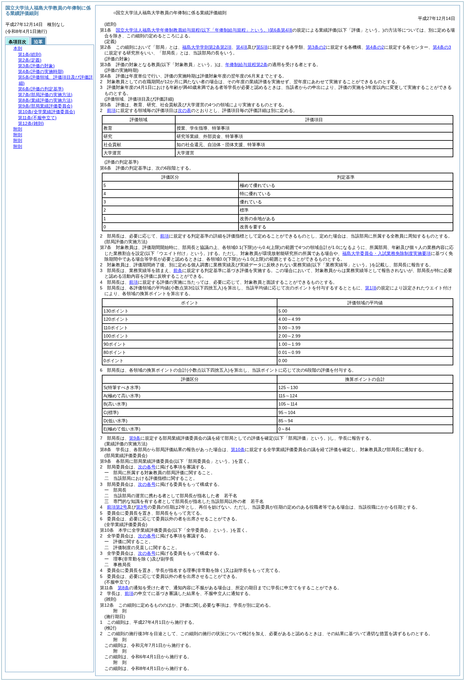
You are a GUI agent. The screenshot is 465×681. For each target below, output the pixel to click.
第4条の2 (375, 47)
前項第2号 (117, 507)
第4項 (241, 47)
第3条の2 (316, 47)
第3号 (141, 507)
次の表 (184, 110)
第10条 (238, 449)
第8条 (123, 587)
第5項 (262, 47)
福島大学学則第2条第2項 (207, 47)
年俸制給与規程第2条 (246, 64)
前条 (177, 270)
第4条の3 (442, 47)
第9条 (134, 438)
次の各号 (147, 466)
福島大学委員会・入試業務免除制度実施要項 (386, 253)
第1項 (370, 287)
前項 (111, 110)
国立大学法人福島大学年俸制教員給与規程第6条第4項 (204, 30)
